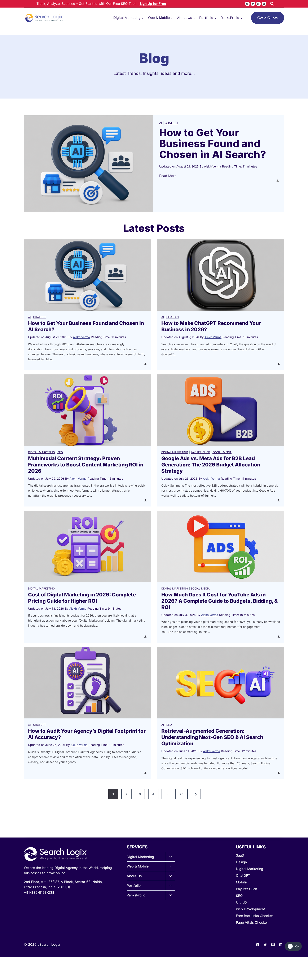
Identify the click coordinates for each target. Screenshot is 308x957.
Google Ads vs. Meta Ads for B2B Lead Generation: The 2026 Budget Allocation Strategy (210, 464)
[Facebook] (247, 4)
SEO (60, 452)
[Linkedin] (264, 4)
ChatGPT (171, 123)
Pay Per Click (200, 452)
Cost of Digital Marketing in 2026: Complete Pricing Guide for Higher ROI (82, 598)
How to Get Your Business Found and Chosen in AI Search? (213, 143)
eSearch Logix (49, 944)
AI (160, 123)
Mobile (241, 882)
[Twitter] (253, 4)
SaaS (240, 855)
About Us (134, 876)
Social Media (222, 452)
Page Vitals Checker (252, 922)
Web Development (250, 909)
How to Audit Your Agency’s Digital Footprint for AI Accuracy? (87, 734)
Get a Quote (267, 18)
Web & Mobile (138, 866)
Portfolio (134, 885)
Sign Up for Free (153, 3)
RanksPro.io (136, 895)
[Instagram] (258, 4)
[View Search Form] (272, 4)
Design (241, 862)
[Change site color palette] (293, 946)
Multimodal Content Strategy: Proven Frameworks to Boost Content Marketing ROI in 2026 (85, 464)
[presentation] (88, 163)
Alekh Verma (212, 166)
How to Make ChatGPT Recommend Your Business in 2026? (211, 326)
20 (182, 794)
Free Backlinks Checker (254, 916)
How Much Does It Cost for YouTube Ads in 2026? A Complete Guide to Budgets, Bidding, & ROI (219, 601)
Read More (167, 176)
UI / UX (241, 902)
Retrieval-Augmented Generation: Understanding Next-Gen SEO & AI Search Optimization (212, 737)
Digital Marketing (41, 452)
